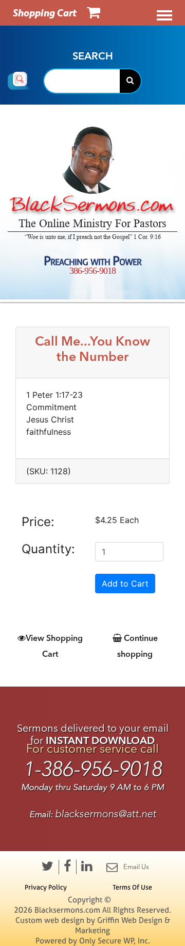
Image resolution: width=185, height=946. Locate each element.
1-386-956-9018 (92, 769)
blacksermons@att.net (105, 814)
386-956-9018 (92, 271)
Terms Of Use (132, 887)
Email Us (136, 866)
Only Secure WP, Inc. (114, 940)
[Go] (130, 81)
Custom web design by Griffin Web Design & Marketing (92, 925)
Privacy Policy (46, 887)
